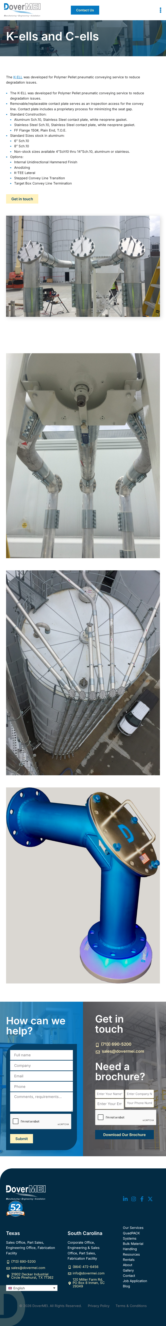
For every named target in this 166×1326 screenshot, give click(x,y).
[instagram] (133, 1199)
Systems (129, 1238)
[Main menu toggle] (160, 10)
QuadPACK (131, 1233)
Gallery (128, 1270)
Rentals (129, 1260)
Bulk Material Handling (133, 1246)
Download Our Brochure (124, 1134)
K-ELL (17, 77)
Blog (126, 1286)
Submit (21, 1138)
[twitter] (125, 1199)
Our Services (133, 1228)
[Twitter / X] (150, 1199)
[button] (85, 10)
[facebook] (142, 1199)
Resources (131, 1254)
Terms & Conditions (131, 1306)
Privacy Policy (99, 1306)
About (127, 1265)
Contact (129, 1276)
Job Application (135, 1281)
